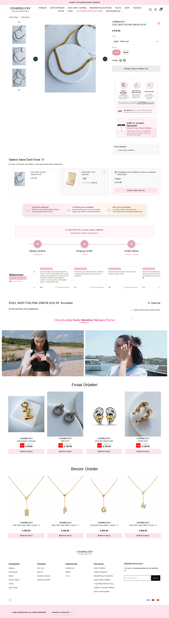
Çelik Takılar (13, 17)
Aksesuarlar (13, 572)
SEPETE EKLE (26, 536)
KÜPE (127, 8)
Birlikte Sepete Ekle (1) (136, 190)
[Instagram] (10, 600)
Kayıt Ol (40, 572)
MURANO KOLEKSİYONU (101, 8)
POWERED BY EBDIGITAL (62, 612)
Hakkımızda (70, 568)
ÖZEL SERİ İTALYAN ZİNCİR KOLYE (38, 173)
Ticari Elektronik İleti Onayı (103, 584)
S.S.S (68, 576)
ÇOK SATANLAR (57, 8)
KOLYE (118, 8)
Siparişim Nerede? (43, 580)
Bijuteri (11, 576)
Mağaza (12, 568)
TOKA (70, 11)
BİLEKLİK (137, 8)
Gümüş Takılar (14, 580)
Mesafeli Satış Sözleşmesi (103, 576)
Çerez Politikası (99, 568)
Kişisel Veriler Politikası (102, 580)
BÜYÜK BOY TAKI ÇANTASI (88, 173)
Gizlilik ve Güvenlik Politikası (104, 588)
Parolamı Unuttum (43, 576)
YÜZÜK (61, 11)
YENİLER (43, 8)
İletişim (68, 572)
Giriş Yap (40, 568)
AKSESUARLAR (113, 11)
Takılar (11, 584)
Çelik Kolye (25, 17)
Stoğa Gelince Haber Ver (136, 69)
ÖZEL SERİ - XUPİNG (77, 8)
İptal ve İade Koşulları (102, 591)
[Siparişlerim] (155, 9)
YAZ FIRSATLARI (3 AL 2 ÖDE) (89, 11)
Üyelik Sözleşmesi (100, 572)
